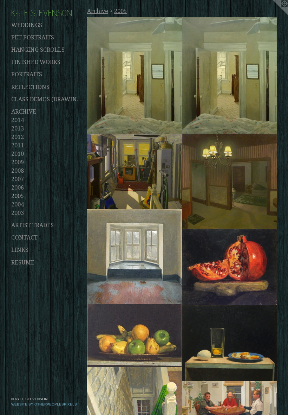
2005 (17, 196)
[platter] (134, 336)
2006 (17, 187)
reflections (30, 87)
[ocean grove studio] (134, 171)
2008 (17, 170)
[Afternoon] (134, 75)
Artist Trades (32, 225)
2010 (17, 154)
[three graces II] (134, 256)
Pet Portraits (32, 37)
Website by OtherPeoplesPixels (44, 404)
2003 (17, 213)
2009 (17, 162)
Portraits (26, 74)
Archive (23, 111)
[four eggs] (229, 343)
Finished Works (35, 62)
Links (19, 250)
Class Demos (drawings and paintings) (46, 99)
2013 (17, 128)
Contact (24, 237)
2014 (17, 120)
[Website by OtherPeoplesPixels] (274, 14)
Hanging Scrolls (38, 49)
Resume (22, 262)
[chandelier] (229, 182)
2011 (17, 145)
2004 (17, 204)
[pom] (229, 267)
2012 (17, 137)
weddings (26, 25)
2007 (17, 179)
